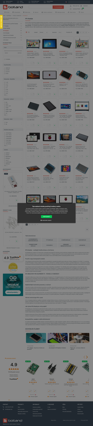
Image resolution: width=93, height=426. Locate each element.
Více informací (64, 212)
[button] (46, 220)
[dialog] (46, 213)
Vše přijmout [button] (46, 216)
